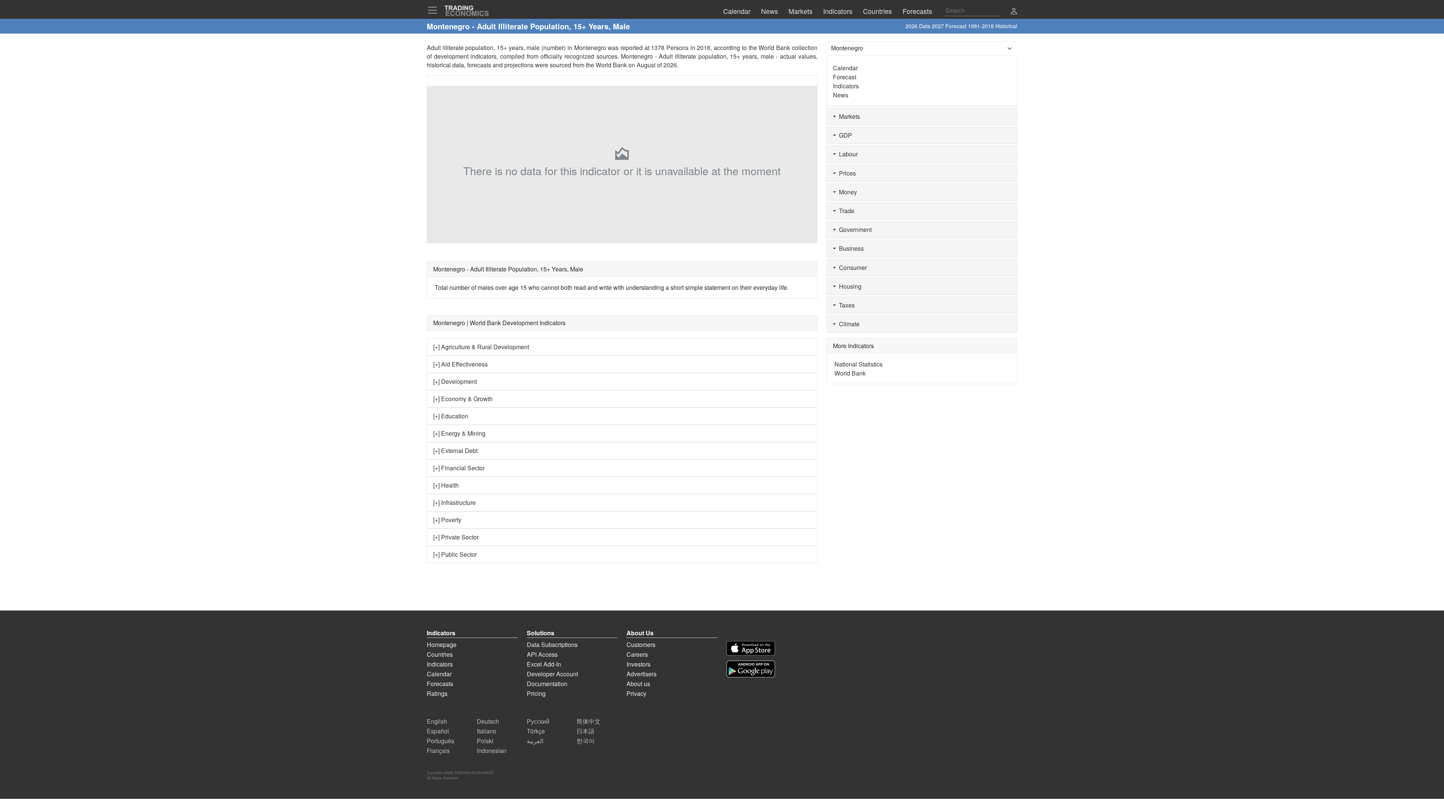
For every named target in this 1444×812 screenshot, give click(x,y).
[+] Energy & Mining (459, 433)
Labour (847, 154)
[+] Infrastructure (454, 502)
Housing (849, 286)
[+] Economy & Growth (463, 398)
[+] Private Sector (456, 537)
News (840, 95)
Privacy (636, 693)
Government (854, 229)
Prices (846, 173)
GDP (844, 135)
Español (438, 731)
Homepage (442, 644)
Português (440, 740)
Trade (845, 210)
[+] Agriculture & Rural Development (481, 346)
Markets (848, 116)
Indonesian (492, 750)
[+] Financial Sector (459, 468)
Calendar (845, 68)
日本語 (585, 731)
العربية (535, 740)
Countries (440, 654)
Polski (485, 740)
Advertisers (641, 674)
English (437, 721)
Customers (640, 644)
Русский (538, 721)
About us (638, 683)
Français (438, 750)
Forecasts (440, 683)
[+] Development (455, 381)
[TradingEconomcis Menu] (435, 10)
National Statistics (858, 364)
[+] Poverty (447, 519)
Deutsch (488, 721)
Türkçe (536, 731)
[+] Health (446, 485)
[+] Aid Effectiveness (460, 364)
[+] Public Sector (455, 554)
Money (846, 192)
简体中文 (588, 721)
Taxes (845, 305)
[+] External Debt (455, 450)
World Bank (611, 65)
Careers (637, 654)
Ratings (437, 693)
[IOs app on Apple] (751, 648)
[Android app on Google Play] (751, 669)
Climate (848, 324)
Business (850, 248)
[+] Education (450, 416)
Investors (638, 664)
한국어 (585, 740)
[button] (1014, 12)
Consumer (851, 267)
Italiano (486, 731)
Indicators (846, 86)
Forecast (844, 77)
